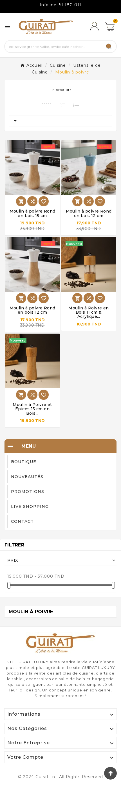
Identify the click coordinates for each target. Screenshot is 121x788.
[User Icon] (94, 26)
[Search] (109, 46)
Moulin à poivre (31, 611)
